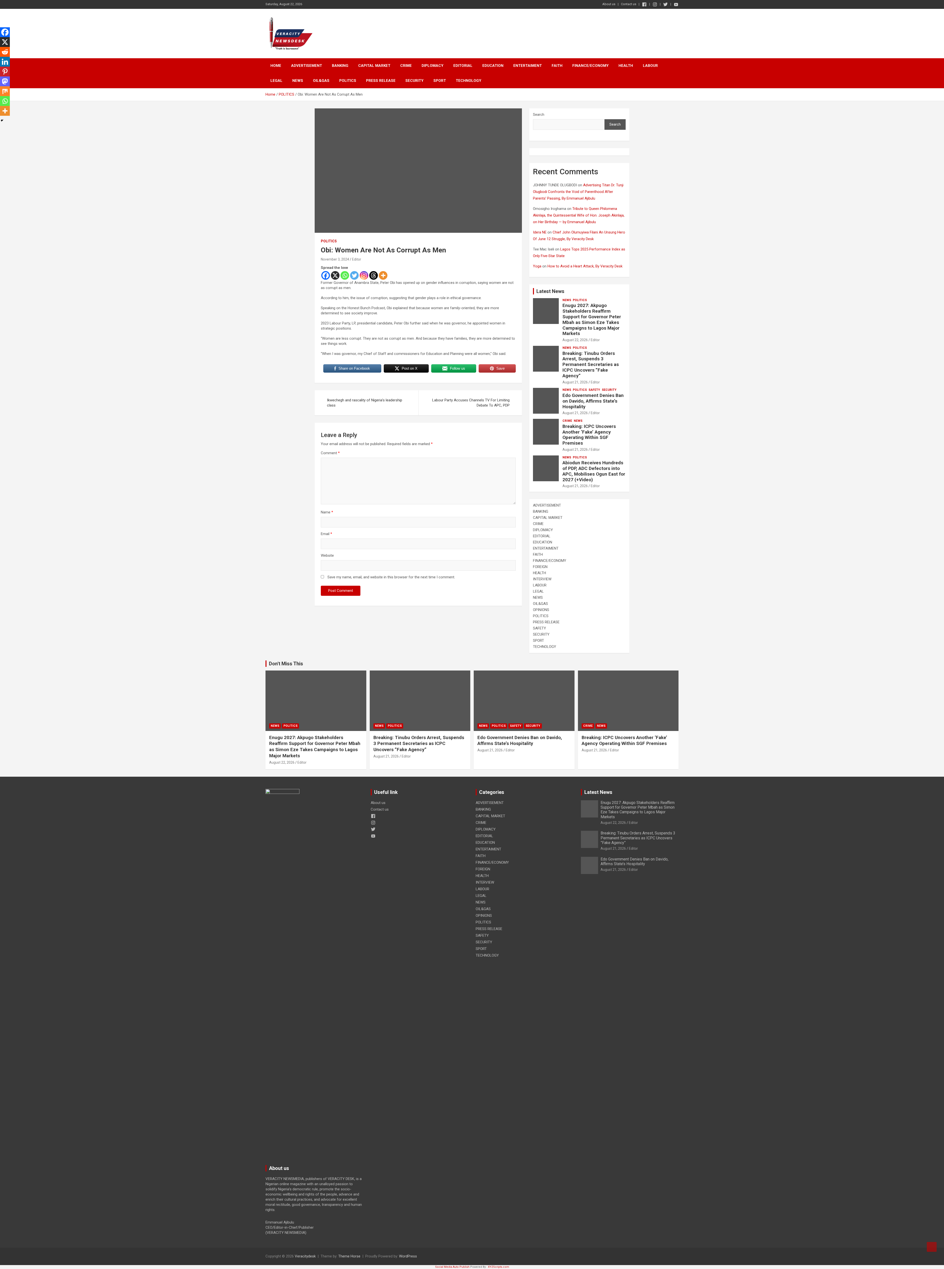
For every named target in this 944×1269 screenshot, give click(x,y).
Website (327, 555)
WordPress (408, 1256)
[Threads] (373, 275)
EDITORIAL (462, 65)
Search (538, 114)
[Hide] (2, 120)
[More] (383, 275)
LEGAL (276, 80)
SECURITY (414, 80)
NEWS (297, 80)
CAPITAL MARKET (374, 65)
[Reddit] (5, 52)
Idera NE (539, 232)
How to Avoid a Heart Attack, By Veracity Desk (584, 266)
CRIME (406, 65)
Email (326, 534)
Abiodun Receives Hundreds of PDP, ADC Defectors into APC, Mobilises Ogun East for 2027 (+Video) (593, 471)
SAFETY (594, 390)
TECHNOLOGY (468, 80)
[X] (335, 275)
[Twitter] (354, 275)
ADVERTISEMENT (306, 65)
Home (275, 65)
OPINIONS (541, 610)
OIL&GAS (321, 80)
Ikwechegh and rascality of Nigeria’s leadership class (364, 403)
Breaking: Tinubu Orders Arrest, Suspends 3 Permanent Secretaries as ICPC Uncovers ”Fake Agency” (590, 364)
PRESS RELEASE (381, 80)
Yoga (537, 266)
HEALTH (626, 65)
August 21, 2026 (575, 382)
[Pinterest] (5, 71)
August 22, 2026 (575, 340)
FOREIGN (540, 567)
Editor (356, 259)
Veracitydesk (305, 1256)
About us (608, 4)
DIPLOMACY (432, 65)
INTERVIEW (542, 579)
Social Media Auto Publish (452, 1267)
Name (327, 512)
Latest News (550, 291)
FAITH (557, 65)
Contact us (628, 4)
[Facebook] (325, 275)
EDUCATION (492, 65)
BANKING (340, 65)
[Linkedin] (5, 62)
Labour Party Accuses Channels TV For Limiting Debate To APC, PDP (471, 403)
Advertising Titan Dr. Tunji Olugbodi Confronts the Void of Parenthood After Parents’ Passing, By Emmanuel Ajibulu (578, 192)
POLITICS (347, 80)
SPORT (439, 80)
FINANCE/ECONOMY (590, 65)
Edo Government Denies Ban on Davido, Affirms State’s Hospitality (593, 401)
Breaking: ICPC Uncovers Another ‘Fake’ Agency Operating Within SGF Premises (589, 434)
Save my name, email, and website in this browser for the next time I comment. (391, 577)
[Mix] (5, 91)
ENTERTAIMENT (527, 65)
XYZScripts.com (498, 1267)
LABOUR (650, 65)
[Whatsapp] (344, 275)
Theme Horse (349, 1256)
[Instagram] (364, 275)
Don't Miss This (286, 664)
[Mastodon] (5, 81)
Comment (330, 453)
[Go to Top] (932, 1247)
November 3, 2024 (335, 259)
